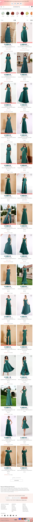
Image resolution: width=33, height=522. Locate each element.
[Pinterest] (8, 515)
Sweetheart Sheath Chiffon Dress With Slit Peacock (8, 289)
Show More (16, 480)
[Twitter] (16, 515)
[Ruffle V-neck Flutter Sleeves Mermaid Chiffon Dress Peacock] (24, 335)
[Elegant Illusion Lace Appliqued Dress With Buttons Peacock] (8, 395)
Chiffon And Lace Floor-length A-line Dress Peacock (24, 289)
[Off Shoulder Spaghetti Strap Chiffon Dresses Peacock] (24, 304)
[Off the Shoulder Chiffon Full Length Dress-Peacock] (24, 93)
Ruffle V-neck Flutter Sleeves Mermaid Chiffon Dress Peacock (24, 350)
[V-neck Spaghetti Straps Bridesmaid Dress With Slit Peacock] (8, 214)
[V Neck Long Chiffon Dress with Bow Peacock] (24, 32)
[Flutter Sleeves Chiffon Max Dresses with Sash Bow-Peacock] (8, 62)
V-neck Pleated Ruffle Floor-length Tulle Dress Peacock (24, 229)
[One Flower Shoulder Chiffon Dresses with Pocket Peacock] (8, 425)
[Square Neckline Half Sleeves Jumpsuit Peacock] (24, 456)
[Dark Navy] (10, 377)
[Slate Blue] (4, 44)
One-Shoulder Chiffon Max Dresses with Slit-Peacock (8, 108)
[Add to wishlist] (15, 23)
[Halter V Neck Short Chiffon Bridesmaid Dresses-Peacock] (24, 425)
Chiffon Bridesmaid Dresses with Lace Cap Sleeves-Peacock (24, 259)
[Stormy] (10, 44)
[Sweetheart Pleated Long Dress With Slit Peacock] (8, 335)
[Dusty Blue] (9, 377)
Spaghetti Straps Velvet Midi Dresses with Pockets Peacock (8, 380)
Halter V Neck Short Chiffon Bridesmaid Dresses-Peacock (24, 441)
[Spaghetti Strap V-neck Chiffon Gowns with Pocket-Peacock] (24, 123)
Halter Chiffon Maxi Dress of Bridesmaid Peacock (8, 258)
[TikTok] (10, 515)
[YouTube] (13, 515)
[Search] (3, 6)
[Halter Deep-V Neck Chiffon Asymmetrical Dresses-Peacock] (24, 365)
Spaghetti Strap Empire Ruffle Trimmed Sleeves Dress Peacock (24, 199)
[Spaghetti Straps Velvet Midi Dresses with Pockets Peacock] (8, 365)
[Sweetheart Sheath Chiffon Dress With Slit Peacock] (8, 274)
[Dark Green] (6, 44)
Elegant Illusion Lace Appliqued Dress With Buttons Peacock (8, 410)
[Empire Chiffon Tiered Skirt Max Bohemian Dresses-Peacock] (8, 32)
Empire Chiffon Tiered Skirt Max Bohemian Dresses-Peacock (8, 47)
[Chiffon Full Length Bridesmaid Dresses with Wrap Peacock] (8, 153)
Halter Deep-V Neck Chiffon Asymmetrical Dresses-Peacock (24, 380)
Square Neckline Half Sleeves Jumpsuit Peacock (24, 470)
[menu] (1, 6)
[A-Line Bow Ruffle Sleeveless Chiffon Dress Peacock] (24, 62)
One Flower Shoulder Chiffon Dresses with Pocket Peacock (8, 441)
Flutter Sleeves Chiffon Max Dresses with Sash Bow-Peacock (8, 78)
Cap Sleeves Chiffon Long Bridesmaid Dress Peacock (8, 320)
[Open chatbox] (31, 520)
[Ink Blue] (9, 44)
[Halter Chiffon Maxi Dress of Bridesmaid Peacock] (8, 244)
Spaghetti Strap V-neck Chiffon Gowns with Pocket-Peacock (24, 138)
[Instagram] (5, 515)
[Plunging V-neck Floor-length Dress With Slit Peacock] (24, 153)
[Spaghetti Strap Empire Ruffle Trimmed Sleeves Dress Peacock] (24, 183)
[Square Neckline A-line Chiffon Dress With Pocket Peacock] (8, 183)
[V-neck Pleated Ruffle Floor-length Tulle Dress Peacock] (24, 214)
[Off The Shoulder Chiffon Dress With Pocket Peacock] (8, 456)
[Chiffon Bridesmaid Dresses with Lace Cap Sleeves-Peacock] (24, 244)
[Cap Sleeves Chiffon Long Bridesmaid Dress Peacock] (8, 304)
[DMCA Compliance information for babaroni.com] (15, 519)
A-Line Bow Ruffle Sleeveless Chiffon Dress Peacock (24, 78)
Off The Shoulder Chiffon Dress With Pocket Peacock (8, 471)
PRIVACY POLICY (24, 500)
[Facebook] (2, 515)
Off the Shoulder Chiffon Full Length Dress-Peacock (24, 108)
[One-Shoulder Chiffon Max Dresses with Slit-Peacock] (8, 93)
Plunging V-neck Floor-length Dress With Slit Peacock (25, 168)
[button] (3, 13)
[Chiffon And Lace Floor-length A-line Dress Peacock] (24, 274)
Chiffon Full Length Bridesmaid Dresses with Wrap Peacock (8, 168)
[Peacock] (7, 44)
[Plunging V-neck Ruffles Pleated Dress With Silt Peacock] (8, 123)
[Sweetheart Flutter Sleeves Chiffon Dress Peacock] (24, 395)
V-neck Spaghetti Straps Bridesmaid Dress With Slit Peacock (8, 229)
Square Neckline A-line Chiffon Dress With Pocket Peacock (8, 199)
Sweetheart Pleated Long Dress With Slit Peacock (8, 349)
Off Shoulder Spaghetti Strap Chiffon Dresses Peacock (25, 320)
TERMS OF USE (18, 500)
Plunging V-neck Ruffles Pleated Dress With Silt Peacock (8, 138)
